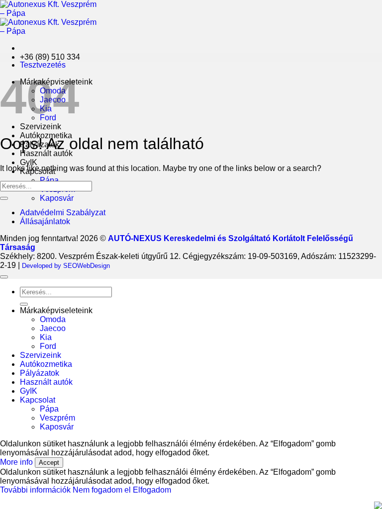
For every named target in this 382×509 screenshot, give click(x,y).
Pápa (49, 180)
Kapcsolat (37, 400)
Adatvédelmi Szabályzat (62, 212)
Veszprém (57, 418)
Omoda (53, 319)
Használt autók (46, 153)
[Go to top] (4, 276)
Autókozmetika (46, 364)
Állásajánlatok (45, 221)
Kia (46, 337)
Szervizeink (40, 126)
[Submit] (4, 198)
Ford (48, 346)
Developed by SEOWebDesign (66, 265)
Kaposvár (57, 198)
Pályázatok (39, 373)
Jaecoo (53, 328)
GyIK (28, 162)
